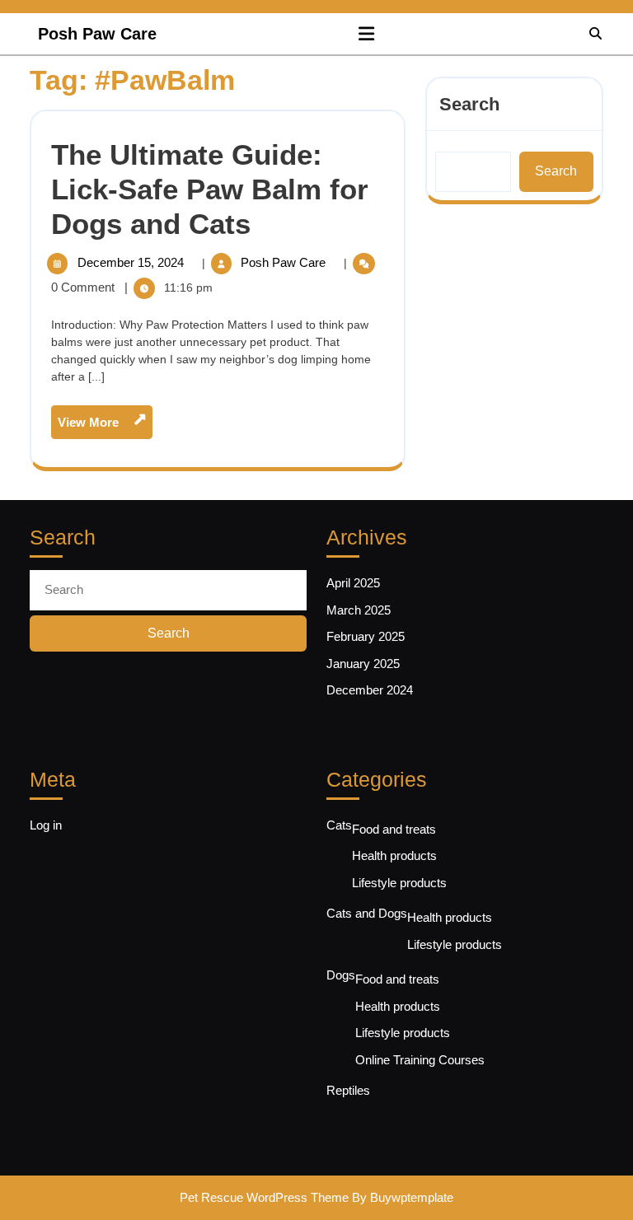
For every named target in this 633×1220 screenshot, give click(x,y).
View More (105, 426)
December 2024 (369, 690)
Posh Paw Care (97, 34)
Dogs (340, 975)
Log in (46, 825)
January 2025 (363, 664)
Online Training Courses (420, 1060)
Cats (339, 825)
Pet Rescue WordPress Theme (264, 1197)
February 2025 (365, 636)
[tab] (366, 33)
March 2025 (358, 610)
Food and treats (394, 829)
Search (469, 104)
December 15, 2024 (132, 262)
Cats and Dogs (366, 913)
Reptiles (348, 1090)
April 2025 (353, 583)
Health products (394, 855)
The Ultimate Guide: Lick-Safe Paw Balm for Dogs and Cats (209, 189)
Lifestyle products (399, 883)
